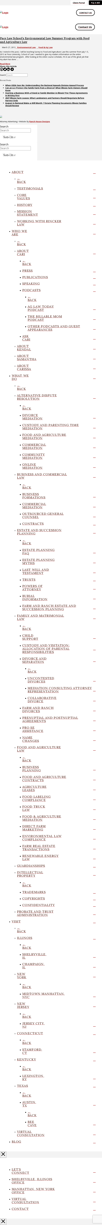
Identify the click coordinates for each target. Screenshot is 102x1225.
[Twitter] (5, 69)
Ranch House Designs (39, 121)
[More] (12, 69)
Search (3, 75)
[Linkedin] (8, 69)
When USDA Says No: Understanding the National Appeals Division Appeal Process (44, 85)
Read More (5, 64)
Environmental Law (26, 47)
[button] (98, 12)
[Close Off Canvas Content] (3, 1154)
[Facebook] (1, 69)
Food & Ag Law (46, 47)
